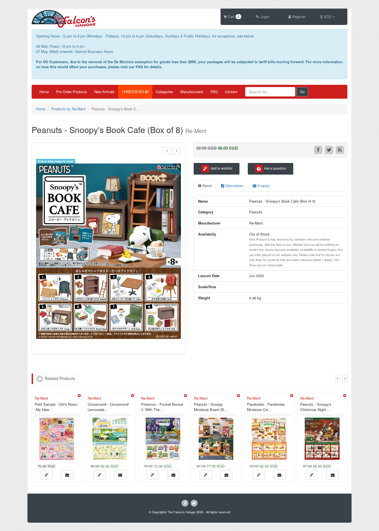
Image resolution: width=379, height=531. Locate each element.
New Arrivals (104, 91)
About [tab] (206, 185)
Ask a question (274, 168)
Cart (233, 16)
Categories (164, 91)
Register (298, 16)
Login (264, 16)
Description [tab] (233, 185)
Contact (231, 91)
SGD (327, 16)
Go (302, 91)
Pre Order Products (71, 91)
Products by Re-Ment (68, 108)
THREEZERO (133, 91)
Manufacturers (191, 91)
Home (44, 91)
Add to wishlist (221, 168)
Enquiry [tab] (263, 185)
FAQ (214, 91)
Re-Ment (41, 398)
